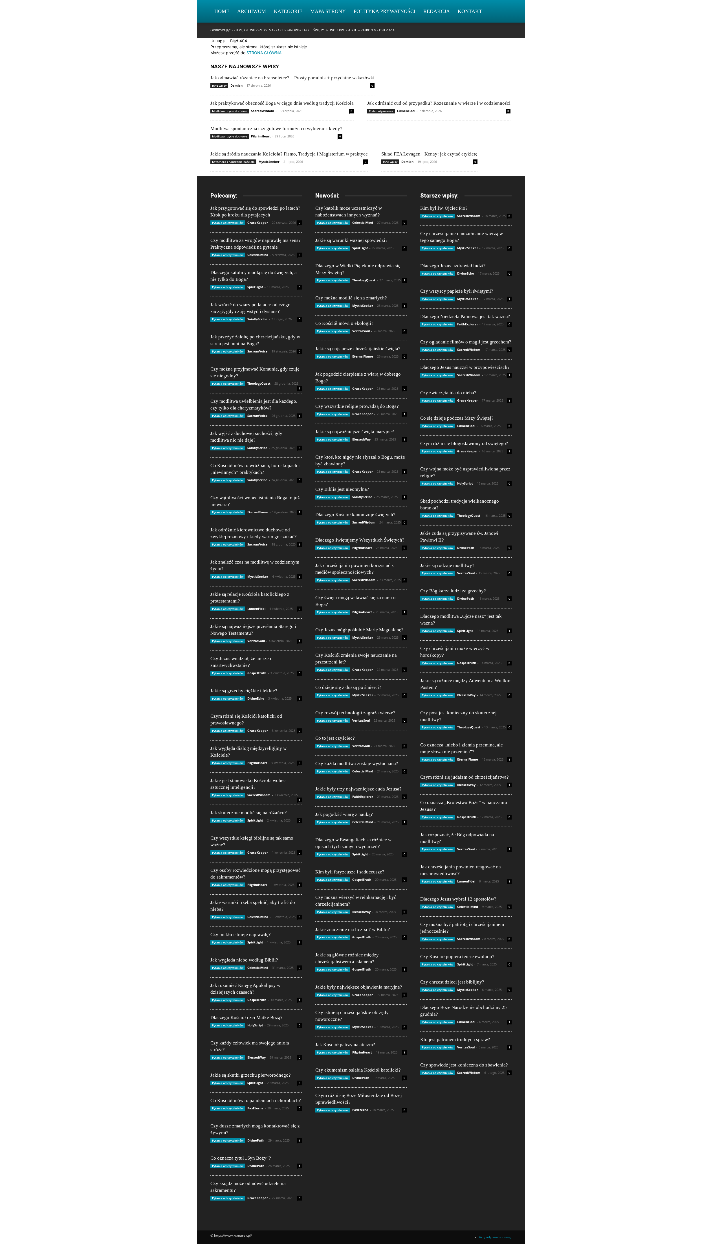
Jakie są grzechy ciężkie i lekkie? (243, 690)
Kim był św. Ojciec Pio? (444, 208)
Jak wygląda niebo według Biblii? (244, 960)
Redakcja (436, 11)
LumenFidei (406, 111)
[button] (505, 11)
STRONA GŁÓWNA (263, 52)
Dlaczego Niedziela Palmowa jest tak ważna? (465, 316)
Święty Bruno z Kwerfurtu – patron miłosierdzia (354, 30)
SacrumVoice (257, 351)
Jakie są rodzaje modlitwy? (447, 565)
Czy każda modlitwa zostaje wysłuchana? (356, 763)
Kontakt (470, 11)
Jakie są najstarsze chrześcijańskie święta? (357, 348)
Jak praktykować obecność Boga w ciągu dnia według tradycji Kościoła (282, 103)
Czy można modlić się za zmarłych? (351, 298)
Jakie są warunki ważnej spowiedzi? (351, 240)
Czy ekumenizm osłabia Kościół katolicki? (358, 1070)
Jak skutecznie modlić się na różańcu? (248, 812)
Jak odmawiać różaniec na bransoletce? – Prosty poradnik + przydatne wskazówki (292, 77)
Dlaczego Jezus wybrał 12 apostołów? (458, 899)
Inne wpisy (219, 85)
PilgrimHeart (261, 136)
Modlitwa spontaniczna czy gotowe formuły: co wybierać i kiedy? (276, 128)
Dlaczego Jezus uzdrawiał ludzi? (453, 265)
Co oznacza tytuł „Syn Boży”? (240, 1158)
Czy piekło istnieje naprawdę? (240, 934)
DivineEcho (255, 698)
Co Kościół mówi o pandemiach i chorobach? (255, 1100)
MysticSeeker (269, 161)
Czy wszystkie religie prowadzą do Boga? (357, 406)
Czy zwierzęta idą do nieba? (448, 392)
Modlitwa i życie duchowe (229, 111)
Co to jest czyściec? (335, 738)
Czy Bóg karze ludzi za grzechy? (453, 590)
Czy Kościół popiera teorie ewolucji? (457, 956)
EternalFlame (257, 512)
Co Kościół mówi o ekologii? (344, 323)
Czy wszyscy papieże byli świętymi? (456, 291)
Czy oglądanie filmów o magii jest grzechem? (465, 342)
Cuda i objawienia (381, 111)
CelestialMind (257, 255)
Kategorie (288, 11)
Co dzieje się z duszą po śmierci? (348, 687)
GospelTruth (256, 673)
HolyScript (255, 1025)
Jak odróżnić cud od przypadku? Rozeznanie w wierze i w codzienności (438, 103)
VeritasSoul (256, 641)
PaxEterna (255, 1108)
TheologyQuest (258, 383)
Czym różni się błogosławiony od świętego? (464, 443)
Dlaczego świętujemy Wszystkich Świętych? (359, 540)
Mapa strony (328, 11)
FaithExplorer (362, 796)
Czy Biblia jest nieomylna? (342, 489)
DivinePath (255, 1140)
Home (221, 11)
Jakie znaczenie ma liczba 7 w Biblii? (352, 929)
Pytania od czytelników (227, 223)
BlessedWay (256, 1057)
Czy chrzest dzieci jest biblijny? (452, 982)
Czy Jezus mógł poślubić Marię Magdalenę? (359, 629)
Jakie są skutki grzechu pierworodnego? (250, 1075)
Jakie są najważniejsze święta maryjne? (354, 431)
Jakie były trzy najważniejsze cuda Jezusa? (358, 789)
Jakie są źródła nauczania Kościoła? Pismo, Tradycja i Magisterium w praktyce (289, 154)
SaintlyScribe (257, 319)
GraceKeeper (257, 222)
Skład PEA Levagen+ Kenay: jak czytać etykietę (429, 154)
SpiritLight (255, 287)
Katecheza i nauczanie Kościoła (233, 162)
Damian (236, 85)
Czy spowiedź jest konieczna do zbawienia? (464, 1065)
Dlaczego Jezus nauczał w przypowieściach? (465, 367)
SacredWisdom (262, 111)
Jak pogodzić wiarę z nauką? (344, 814)
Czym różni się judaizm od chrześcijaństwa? (464, 777)
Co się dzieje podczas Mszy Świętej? (457, 418)
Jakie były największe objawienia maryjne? (358, 987)
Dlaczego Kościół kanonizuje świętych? (355, 514)
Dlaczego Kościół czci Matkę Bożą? (246, 1017)
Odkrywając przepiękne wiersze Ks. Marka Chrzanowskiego (259, 30)
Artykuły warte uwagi (495, 1237)
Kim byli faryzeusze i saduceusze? (349, 872)
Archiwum (251, 11)
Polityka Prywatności (384, 11)
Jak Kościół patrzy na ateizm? (345, 1044)
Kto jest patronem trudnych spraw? (455, 1039)
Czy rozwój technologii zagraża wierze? (355, 712)
